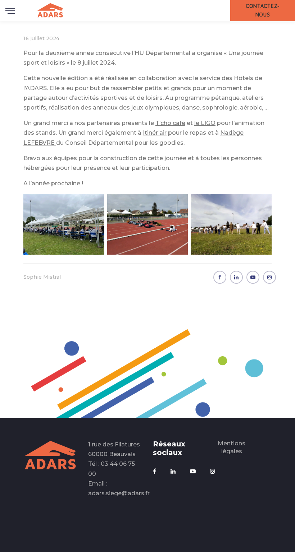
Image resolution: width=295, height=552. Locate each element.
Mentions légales (231, 447)
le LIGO (204, 123)
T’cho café (170, 123)
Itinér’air (155, 132)
